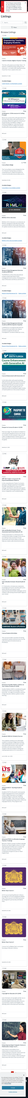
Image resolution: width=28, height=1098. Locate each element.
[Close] (24, 1075)
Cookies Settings (13, 1092)
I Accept (13, 1087)
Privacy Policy (8, 1083)
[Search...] (12, 22)
